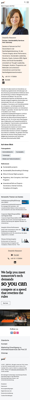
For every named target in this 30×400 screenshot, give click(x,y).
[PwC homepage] (3, 2)
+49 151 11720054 (11, 76)
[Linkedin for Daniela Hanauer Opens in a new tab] (3, 83)
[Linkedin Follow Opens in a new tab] (12, 333)
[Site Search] (24, 2)
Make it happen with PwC (7, 6)
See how (5, 303)
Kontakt (7, 80)
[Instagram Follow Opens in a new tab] (17, 333)
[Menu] (28, 2)
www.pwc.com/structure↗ (18, 369)
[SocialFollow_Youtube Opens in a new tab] (15, 333)
